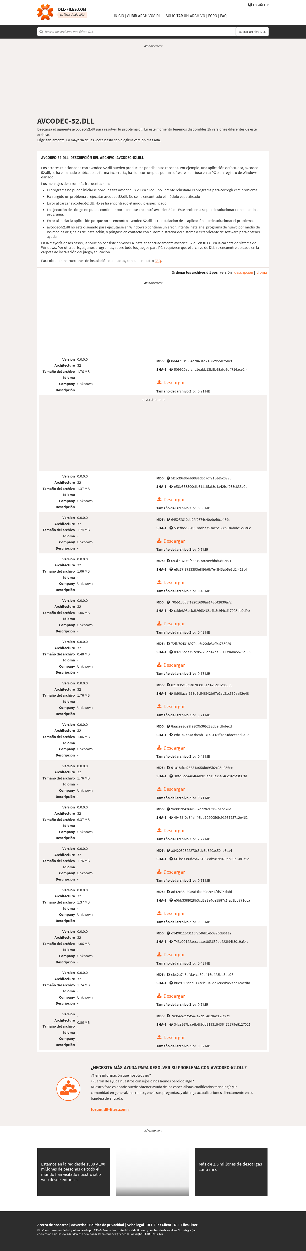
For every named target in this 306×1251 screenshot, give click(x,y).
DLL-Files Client (159, 1225)
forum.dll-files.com (108, 1109)
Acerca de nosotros (52, 1225)
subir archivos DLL (145, 16)
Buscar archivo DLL (252, 31)
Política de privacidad (106, 1225)
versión (226, 272)
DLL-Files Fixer (185, 1225)
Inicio (119, 16)
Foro (212, 16)
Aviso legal (135, 1225)
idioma (261, 272)
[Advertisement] (153, 82)
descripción (243, 272)
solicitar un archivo (185, 16)
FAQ (223, 16)
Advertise (79, 1225)
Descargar (174, 383)
